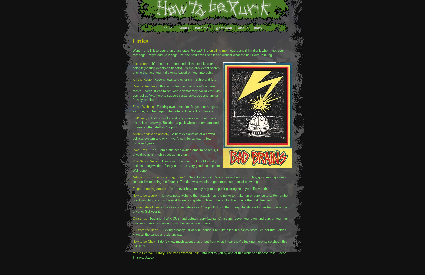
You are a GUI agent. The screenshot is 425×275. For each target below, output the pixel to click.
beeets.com (141, 63)
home (168, 28)
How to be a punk (145, 195)
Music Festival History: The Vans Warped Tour (166, 253)
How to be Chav (144, 241)
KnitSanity (140, 118)
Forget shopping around (149, 189)
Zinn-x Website (143, 107)
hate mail (202, 28)
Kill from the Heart (145, 230)
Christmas (140, 218)
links (258, 28)
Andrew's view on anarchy (151, 134)
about (243, 28)
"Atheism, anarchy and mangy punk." (159, 177)
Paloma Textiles (144, 86)
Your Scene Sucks (146, 161)
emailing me (218, 50)
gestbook (224, 28)
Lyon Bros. (140, 150)
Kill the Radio (142, 79)
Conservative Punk (146, 207)
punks (184, 28)
